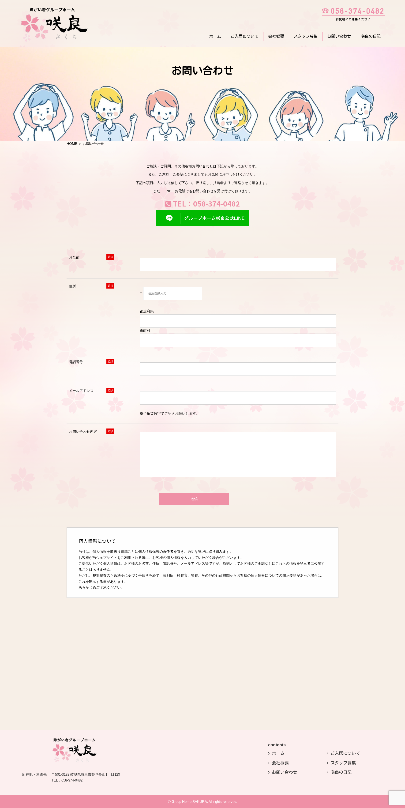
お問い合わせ (339, 36)
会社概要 (276, 36)
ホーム (215, 36)
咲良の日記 (371, 36)
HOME (72, 144)
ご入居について (245, 36)
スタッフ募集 (306, 36)
